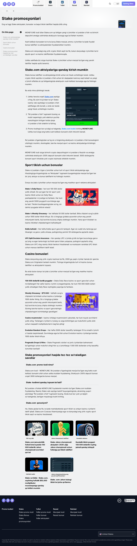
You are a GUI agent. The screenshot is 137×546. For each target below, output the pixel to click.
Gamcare (80, 542)
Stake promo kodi (26, 512)
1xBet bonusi (41, 515)
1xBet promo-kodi (43, 512)
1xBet (38, 509)
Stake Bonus (24, 515)
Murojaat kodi (58, 512)
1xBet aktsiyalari (42, 518)
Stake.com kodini (69, 129)
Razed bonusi (58, 515)
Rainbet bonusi (76, 515)
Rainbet (73, 509)
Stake (21, 509)
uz (118, 4)
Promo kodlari (7, 509)
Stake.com (49, 97)
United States (107, 534)
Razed (55, 509)
